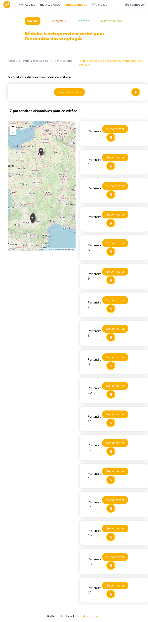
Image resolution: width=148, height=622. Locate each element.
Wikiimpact (99, 5)
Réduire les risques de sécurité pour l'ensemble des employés (110, 63)
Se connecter (135, 5)
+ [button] (13, 126)
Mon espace (27, 5)
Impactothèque (50, 5)
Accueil (12, 61)
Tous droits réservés (89, 616)
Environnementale (111, 21)
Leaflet (41, 249)
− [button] (13, 132)
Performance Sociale (35, 61)
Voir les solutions (69, 92)
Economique (58, 21)
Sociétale (83, 21)
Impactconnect (76, 5)
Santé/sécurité (63, 61)
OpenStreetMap (55, 249)
